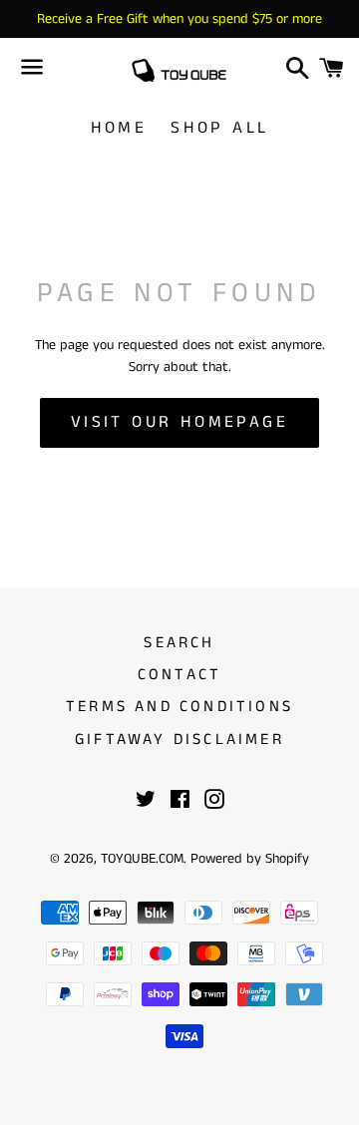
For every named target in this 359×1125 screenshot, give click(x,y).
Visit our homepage (179, 422)
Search (179, 642)
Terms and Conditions (179, 706)
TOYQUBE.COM (142, 859)
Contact (179, 674)
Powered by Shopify (249, 859)
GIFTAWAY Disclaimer (179, 739)
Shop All (219, 128)
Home (119, 128)
